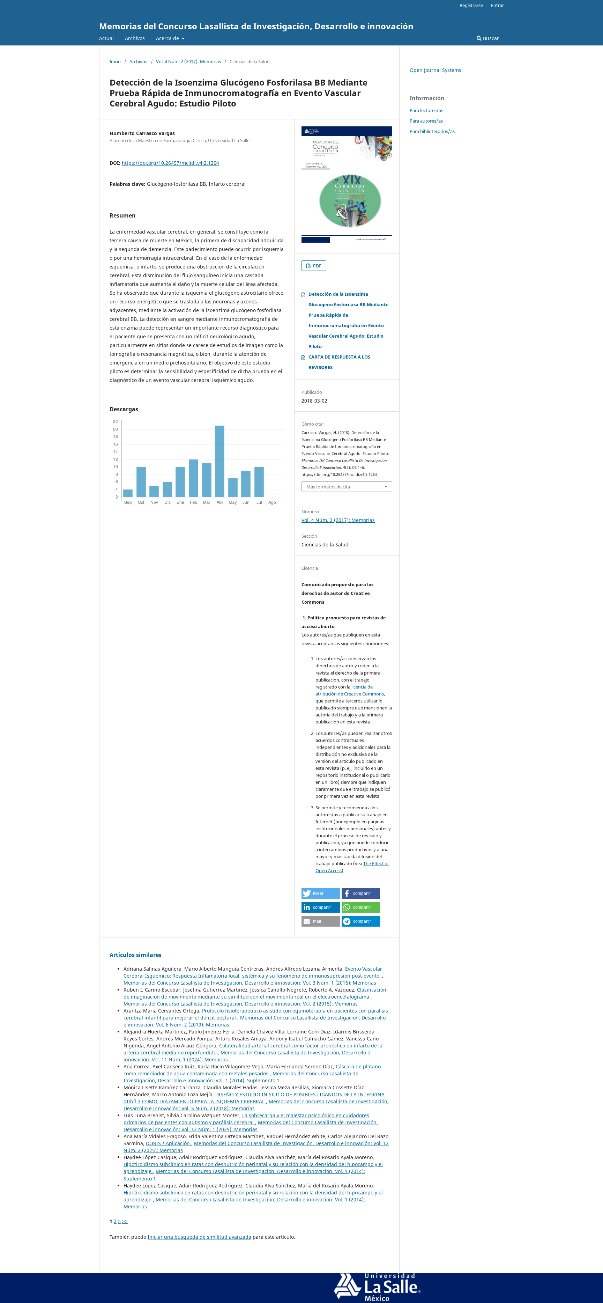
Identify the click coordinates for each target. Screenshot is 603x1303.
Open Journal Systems (435, 70)
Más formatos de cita (328, 487)
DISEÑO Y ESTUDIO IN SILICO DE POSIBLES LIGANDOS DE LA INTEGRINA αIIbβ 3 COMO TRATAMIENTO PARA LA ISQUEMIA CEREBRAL (254, 1098)
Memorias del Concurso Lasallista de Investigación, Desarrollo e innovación (256, 26)
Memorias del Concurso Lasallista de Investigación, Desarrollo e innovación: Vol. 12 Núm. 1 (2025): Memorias (251, 1126)
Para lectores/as (426, 110)
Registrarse (471, 5)
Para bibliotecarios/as (432, 131)
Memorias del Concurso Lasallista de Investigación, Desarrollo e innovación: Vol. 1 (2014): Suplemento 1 (241, 1077)
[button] (321, 893)
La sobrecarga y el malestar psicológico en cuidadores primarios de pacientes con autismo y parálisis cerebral (246, 1119)
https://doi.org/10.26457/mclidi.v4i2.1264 (170, 163)
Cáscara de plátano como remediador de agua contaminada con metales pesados (252, 1070)
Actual (106, 38)
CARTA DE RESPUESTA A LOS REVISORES (339, 362)
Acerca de (168, 38)
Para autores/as (426, 121)
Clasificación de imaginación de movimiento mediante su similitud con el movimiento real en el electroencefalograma (255, 993)
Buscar (490, 38)
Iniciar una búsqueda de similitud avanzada (199, 1237)
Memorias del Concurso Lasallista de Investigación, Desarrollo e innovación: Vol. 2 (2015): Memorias (241, 1003)
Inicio (115, 61)
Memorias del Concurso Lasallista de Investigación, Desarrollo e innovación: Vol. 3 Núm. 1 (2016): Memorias (250, 982)
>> (125, 1221)
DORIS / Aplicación (168, 1143)
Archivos (135, 38)
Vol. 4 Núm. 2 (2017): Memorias (188, 61)
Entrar (497, 5)
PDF (316, 266)
